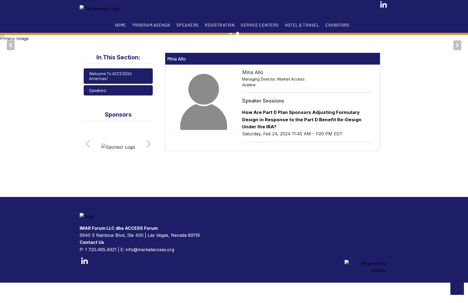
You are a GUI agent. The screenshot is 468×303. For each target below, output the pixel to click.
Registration (220, 24)
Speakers (188, 24)
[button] (230, 33)
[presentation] (11, 43)
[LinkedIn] (383, 6)
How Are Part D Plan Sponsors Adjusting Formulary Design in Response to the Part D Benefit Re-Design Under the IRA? (302, 119)
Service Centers (259, 24)
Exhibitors (337, 24)
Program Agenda (151, 24)
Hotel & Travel (302, 24)
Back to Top (457, 288)
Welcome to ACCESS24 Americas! (110, 76)
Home (120, 24)
